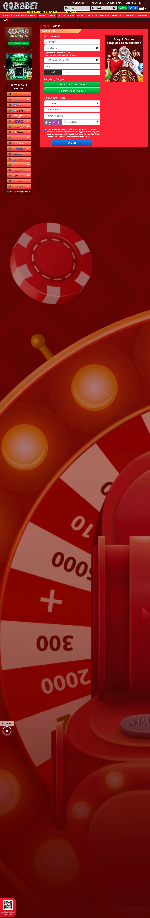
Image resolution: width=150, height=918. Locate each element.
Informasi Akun (51, 36)
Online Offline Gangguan (20, 191)
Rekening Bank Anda (54, 98)
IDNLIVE (52, 16)
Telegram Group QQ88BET (72, 91)
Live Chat (98, 3)
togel (80, 16)
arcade (61, 16)
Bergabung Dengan (54, 79)
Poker (70, 16)
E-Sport (32, 16)
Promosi (142, 16)
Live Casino (92, 16)
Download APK (81, 3)
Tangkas (104, 16)
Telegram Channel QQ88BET (72, 84)
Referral (131, 16)
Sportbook (20, 16)
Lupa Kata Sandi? (134, 3)
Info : (6, 20)
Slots (42, 16)
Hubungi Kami (116, 3)
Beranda (7, 16)
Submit (72, 143)
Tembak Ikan (117, 16)
